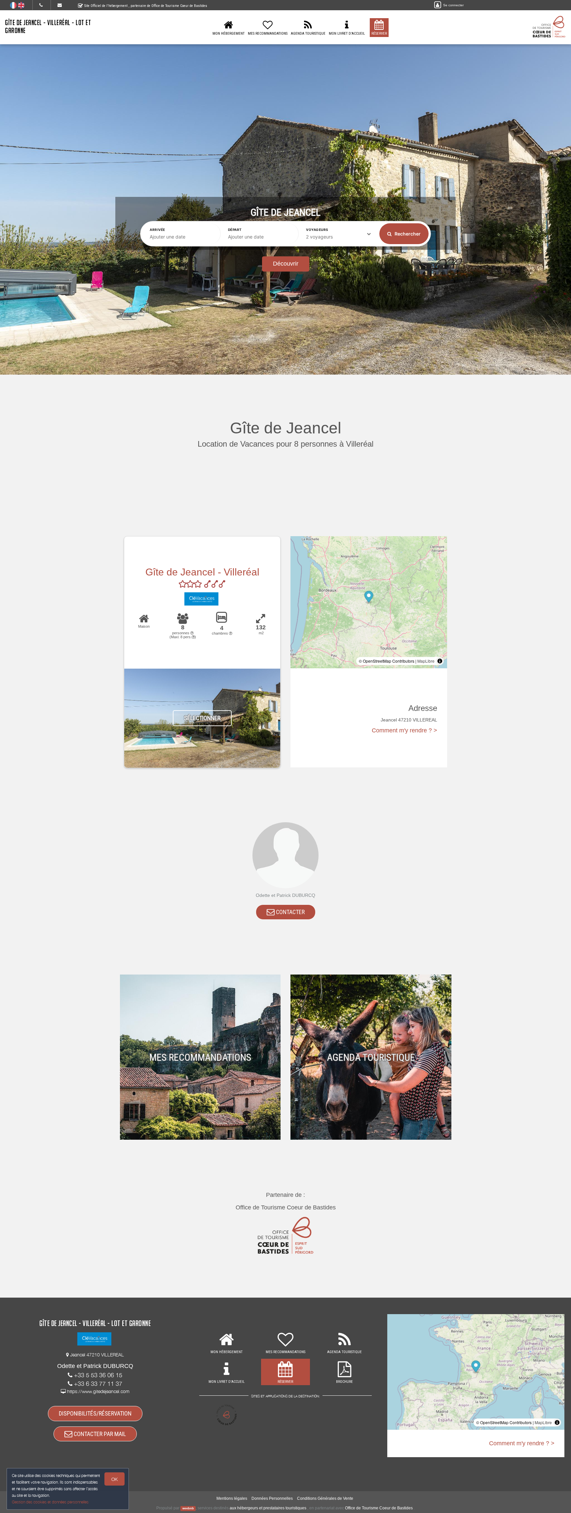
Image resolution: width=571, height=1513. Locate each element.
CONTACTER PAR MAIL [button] (99, 1433)
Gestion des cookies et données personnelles (50, 1501)
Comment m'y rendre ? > (404, 730)
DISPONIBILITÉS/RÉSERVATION (95, 1413)
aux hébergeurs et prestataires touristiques (268, 1508)
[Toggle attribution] (440, 661)
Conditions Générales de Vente (325, 1498)
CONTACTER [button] (290, 911)
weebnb (188, 1508)
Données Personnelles (272, 1498)
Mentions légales (231, 1498)
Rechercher (407, 234)
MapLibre (426, 661)
